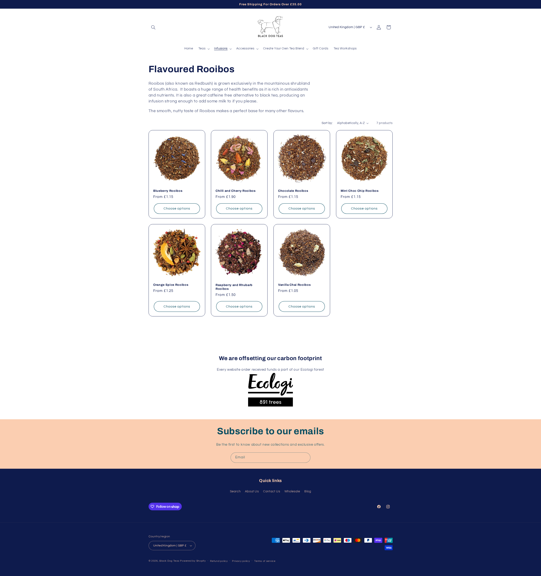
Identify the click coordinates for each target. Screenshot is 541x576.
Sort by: (327, 123)
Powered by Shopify (193, 561)
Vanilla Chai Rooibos (294, 285)
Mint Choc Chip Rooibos (360, 190)
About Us (252, 491)
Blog (307, 491)
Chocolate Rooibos (293, 190)
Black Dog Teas (169, 561)
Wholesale (292, 491)
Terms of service (265, 561)
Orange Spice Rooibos (170, 285)
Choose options (177, 208)
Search (235, 491)
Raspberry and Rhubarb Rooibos (234, 286)
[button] (153, 27)
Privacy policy (241, 561)
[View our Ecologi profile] (270, 385)
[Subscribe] (305, 457)
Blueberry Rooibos (167, 190)
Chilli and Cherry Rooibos (236, 190)
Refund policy (219, 561)
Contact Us (271, 491)
